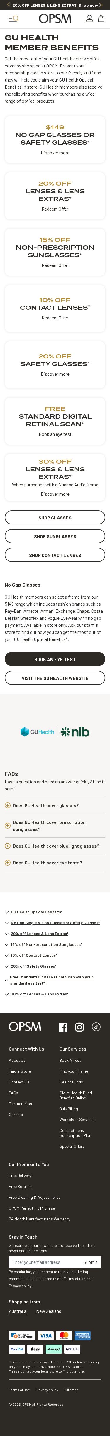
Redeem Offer (55, 208)
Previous (9, 4)
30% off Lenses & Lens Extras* (39, 993)
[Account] (89, 18)
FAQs (13, 1092)
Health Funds (71, 1081)
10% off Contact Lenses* (34, 955)
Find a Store (20, 1070)
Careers (16, 1114)
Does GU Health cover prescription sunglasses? (49, 825)
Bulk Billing (69, 1108)
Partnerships (20, 1103)
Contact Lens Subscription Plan (75, 1133)
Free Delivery (20, 1175)
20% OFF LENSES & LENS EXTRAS (55, 5)
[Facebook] (63, 1027)
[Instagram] (79, 1027)
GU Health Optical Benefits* (36, 911)
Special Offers (72, 1146)
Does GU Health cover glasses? (46, 805)
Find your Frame (74, 1070)
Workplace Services (77, 1119)
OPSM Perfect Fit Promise (32, 1207)
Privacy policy (20, 1285)
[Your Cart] (102, 18)
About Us (17, 1060)
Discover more (55, 152)
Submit (91, 1262)
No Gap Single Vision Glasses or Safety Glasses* (55, 922)
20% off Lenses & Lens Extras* (39, 933)
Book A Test (70, 1060)
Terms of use (74, 1278)
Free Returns (20, 1186)
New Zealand (48, 1311)
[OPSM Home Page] (25, 1026)
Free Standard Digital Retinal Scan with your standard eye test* (51, 979)
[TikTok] (96, 1027)
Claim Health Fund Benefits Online (76, 1095)
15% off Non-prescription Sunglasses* (46, 944)
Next (101, 4)
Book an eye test (55, 434)
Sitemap (71, 1390)
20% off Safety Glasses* (33, 965)
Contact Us (19, 1081)
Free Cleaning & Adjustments (34, 1197)
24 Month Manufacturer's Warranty (39, 1218)
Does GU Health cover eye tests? (47, 862)
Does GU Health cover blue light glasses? (56, 846)
